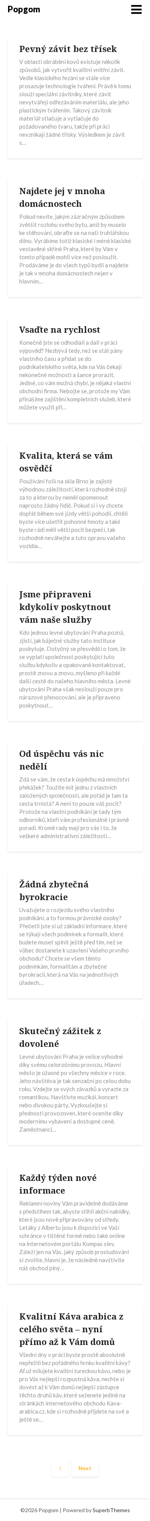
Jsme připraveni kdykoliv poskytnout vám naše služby (65, 606)
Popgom (24, 9)
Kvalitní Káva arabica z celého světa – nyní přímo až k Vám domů (71, 1328)
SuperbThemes (111, 1510)
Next (85, 1468)
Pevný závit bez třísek (68, 48)
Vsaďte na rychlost (59, 329)
